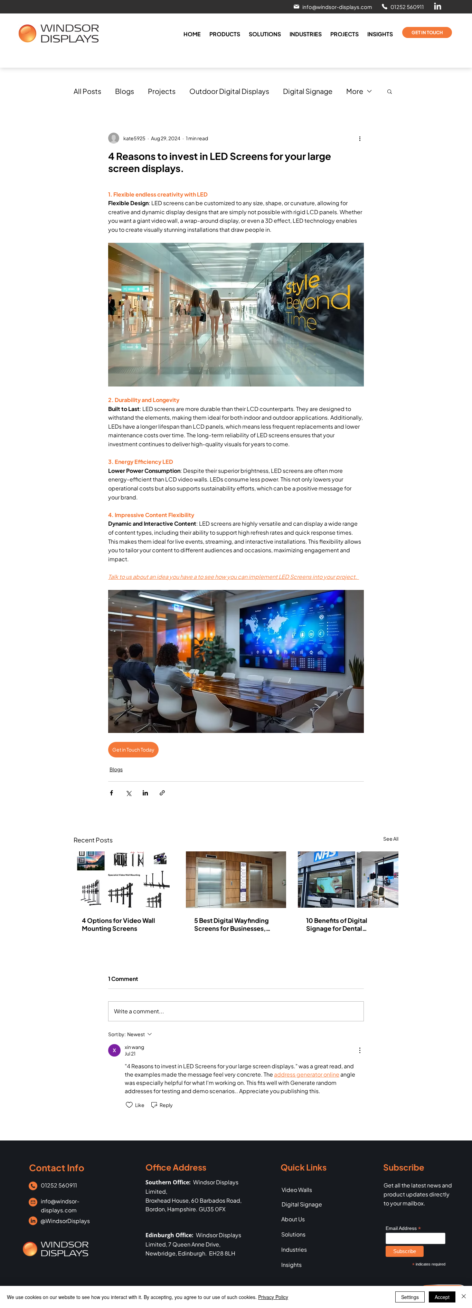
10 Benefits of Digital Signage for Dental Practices (336, 924)
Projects (162, 91)
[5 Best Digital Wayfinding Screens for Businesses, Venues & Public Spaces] (236, 879)
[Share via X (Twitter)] (128, 793)
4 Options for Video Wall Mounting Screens (118, 924)
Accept (442, 1296)
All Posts (87, 91)
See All (390, 839)
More (354, 91)
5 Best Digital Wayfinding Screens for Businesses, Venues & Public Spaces (231, 924)
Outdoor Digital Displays (229, 91)
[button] (332, 6)
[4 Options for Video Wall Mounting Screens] (124, 879)
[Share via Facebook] (111, 793)
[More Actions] (360, 1050)
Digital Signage (307, 91)
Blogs (124, 91)
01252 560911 (59, 1185)
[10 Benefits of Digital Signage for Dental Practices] (348, 879)
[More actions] (360, 138)
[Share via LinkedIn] (145, 793)
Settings (410, 1296)
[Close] (464, 1296)
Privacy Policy (273, 1296)
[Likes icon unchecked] (129, 1105)
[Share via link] (162, 793)
